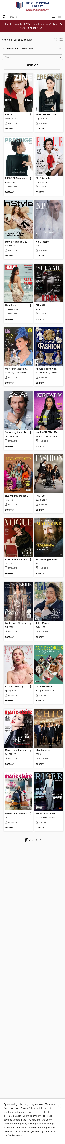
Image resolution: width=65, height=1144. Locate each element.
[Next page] (40, 840)
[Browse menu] (60, 16)
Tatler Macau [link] (42, 623)
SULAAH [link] (40, 305)
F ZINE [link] (8, 114)
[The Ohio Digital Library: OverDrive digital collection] (32, 6)
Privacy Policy (27, 1108)
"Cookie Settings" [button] (45, 1123)
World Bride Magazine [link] (16, 623)
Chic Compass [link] (43, 750)
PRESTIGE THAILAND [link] (47, 114)
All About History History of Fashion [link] (47, 369)
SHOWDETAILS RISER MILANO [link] (47, 813)
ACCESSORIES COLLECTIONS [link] (47, 686)
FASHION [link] (40, 496)
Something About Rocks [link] (17, 432)
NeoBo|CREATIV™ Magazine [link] (47, 432)
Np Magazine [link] (42, 242)
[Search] (4, 16)
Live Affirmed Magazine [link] (17, 496)
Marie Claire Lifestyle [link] (16, 813)
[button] (55, 40)
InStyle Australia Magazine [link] (17, 242)
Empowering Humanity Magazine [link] (47, 559)
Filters (8, 57)
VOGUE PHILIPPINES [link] (16, 559)
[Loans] (54, 17)
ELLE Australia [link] (43, 178)
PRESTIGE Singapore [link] (16, 178)
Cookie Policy (15, 1135)
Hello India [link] (10, 305)
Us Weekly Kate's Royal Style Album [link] (17, 369)
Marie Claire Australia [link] (16, 750)
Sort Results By (10, 48)
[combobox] (26, 16)
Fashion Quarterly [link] (14, 686)
